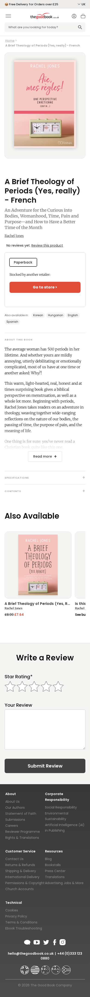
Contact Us (14, 859)
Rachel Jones (14, 236)
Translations (55, 877)
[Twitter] (45, 941)
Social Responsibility (61, 807)
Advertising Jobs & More (64, 883)
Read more (42, 456)
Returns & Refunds (20, 865)
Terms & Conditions (21, 922)
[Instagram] (62, 941)
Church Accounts (19, 889)
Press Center (55, 871)
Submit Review (45, 766)
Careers (11, 825)
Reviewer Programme (22, 831)
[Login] (74, 16)
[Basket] (83, 17)
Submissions (15, 819)
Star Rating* (19, 676)
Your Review (18, 705)
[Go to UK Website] (25, 968)
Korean (38, 315)
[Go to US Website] (35, 968)
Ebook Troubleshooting (23, 928)
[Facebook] (54, 941)
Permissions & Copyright (25, 883)
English (73, 315)
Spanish (12, 322)
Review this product (47, 245)
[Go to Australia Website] (46, 968)
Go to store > (45, 287)
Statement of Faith (20, 813)
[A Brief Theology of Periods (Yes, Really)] (38, 565)
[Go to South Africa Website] (66, 968)
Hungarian (55, 315)
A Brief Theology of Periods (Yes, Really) (38, 604)
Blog (48, 859)
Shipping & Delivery (20, 871)
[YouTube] (37, 941)
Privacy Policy (16, 916)
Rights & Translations (22, 837)
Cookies (11, 910)
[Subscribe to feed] (27, 941)
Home (10, 41)
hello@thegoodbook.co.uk (31, 953)
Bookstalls (53, 865)
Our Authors (15, 807)
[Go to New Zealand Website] (56, 968)
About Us (12, 801)
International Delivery (22, 877)
